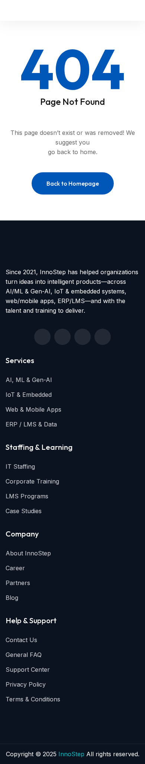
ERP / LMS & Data (31, 424)
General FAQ (24, 654)
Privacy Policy (26, 684)
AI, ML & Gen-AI (29, 379)
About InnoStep (28, 553)
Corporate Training (32, 481)
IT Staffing (20, 466)
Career (15, 568)
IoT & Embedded (29, 394)
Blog (12, 597)
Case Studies (24, 511)
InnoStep (71, 754)
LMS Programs (27, 496)
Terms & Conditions (33, 699)
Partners (18, 583)
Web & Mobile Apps (33, 409)
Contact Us (21, 640)
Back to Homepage (72, 183)
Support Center (28, 669)
